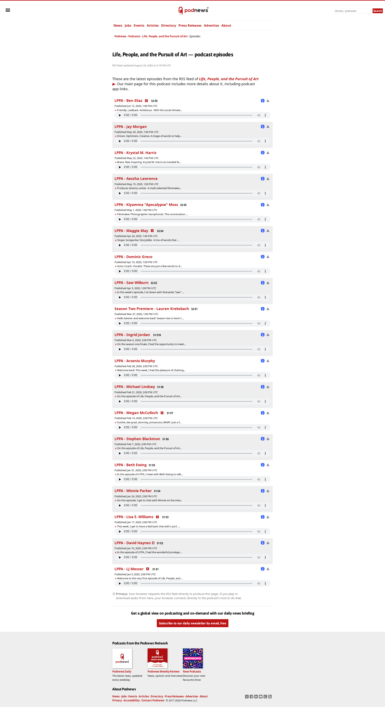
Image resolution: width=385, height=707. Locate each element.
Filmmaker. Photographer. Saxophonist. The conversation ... (152, 214)
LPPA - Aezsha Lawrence (136, 178)
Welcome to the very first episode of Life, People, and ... (150, 578)
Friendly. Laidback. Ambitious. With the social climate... (149, 110)
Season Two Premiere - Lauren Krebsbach (151, 308)
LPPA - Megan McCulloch (136, 412)
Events (139, 25)
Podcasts (134, 36)
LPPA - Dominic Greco (133, 256)
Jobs (128, 25)
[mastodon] (247, 698)
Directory (168, 25)
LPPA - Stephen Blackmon (137, 438)
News (117, 25)
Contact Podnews (152, 700)
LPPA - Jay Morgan (130, 126)
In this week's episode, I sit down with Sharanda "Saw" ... (150, 292)
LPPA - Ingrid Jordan (132, 334)
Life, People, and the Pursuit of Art (164, 36)
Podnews (120, 36)
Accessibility (132, 700)
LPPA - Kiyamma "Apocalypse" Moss (146, 204)
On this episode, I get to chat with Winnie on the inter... (149, 500)
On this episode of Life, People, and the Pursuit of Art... (149, 396)
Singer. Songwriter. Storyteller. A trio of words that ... (148, 240)
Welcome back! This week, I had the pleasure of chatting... (151, 370)
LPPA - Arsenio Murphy (134, 360)
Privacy (117, 700)
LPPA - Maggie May (131, 230)
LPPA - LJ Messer (129, 568)
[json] (265, 698)
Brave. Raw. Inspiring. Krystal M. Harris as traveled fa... (149, 162)
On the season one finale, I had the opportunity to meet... (151, 344)
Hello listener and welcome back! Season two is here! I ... (150, 318)
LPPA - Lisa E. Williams (133, 516)
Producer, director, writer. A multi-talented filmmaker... (149, 188)
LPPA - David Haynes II (134, 542)
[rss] (270, 698)
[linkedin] (256, 698)
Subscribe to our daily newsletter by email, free (192, 623)
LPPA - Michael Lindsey (134, 386)
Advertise (211, 25)
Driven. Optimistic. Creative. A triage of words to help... (149, 136)
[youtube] (261, 698)
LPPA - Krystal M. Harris (135, 152)
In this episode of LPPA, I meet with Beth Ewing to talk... (150, 474)
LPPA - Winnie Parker (133, 490)
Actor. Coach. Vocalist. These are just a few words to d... (149, 266)
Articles (153, 25)
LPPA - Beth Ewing (130, 464)
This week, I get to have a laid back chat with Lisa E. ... (148, 526)
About (226, 25)
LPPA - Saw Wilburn (131, 282)
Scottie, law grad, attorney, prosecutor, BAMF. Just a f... (149, 422)
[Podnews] (181, 11)
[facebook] (252, 698)
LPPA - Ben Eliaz (128, 100)
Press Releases (190, 25)
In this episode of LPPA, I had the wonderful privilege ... (149, 552)
